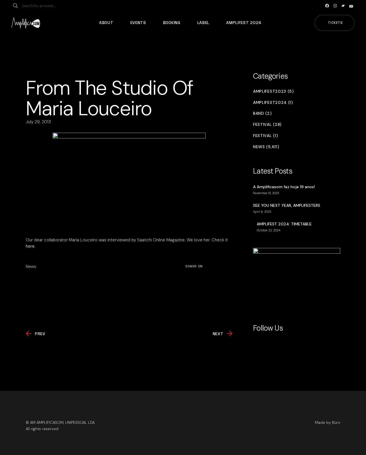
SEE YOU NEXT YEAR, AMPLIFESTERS (286, 205)
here (30, 246)
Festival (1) (265, 135)
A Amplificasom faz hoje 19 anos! (284, 186)
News (31, 266)
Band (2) (262, 113)
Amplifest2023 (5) (273, 91)
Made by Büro (327, 422)
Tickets (335, 23)
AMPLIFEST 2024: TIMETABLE (284, 223)
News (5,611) (266, 146)
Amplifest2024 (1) (273, 102)
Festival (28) (267, 124)
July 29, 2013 (38, 122)
